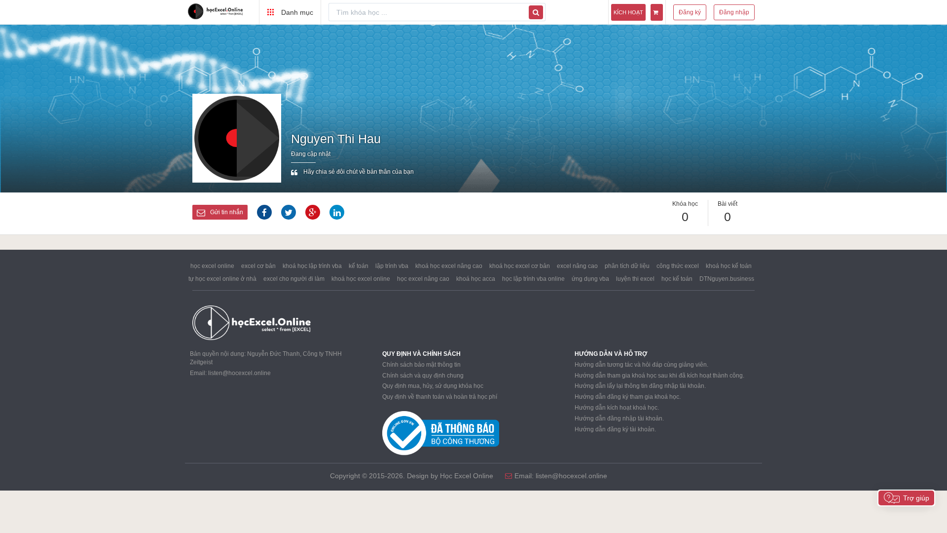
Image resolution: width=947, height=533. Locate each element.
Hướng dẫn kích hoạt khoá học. (617, 407)
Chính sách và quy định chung (423, 375)
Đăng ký (690, 12)
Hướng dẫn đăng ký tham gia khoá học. (628, 396)
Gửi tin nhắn (226, 212)
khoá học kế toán (729, 266)
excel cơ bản (258, 266)
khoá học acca (475, 278)
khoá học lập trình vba (312, 266)
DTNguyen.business (726, 278)
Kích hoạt (628, 12)
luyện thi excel (635, 278)
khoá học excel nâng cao (448, 266)
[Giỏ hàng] (657, 12)
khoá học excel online (360, 278)
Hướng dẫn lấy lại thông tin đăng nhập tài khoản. (640, 385)
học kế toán (676, 278)
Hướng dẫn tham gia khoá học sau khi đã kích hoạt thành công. (659, 375)
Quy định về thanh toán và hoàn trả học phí (439, 396)
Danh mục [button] (296, 12)
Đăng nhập (734, 12)
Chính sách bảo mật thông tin (421, 364)
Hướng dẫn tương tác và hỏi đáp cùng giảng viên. (641, 364)
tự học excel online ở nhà (222, 278)
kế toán (358, 266)
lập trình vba (391, 266)
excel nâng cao (577, 266)
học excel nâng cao (423, 278)
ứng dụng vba (590, 278)
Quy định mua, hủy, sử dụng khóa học (432, 385)
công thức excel (677, 266)
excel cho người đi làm (294, 278)
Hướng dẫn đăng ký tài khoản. (615, 429)
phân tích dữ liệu (627, 266)
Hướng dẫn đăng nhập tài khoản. (619, 418)
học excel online (212, 266)
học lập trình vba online (533, 278)
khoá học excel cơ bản (519, 266)
